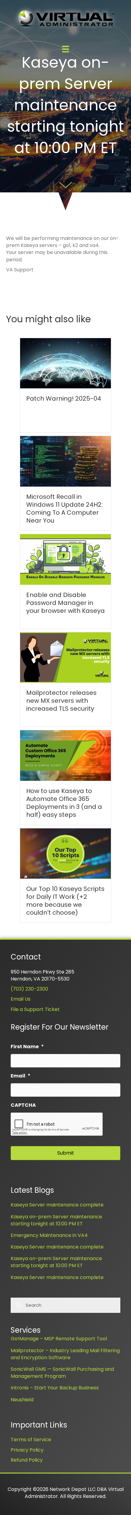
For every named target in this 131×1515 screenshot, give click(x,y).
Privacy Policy (27, 1449)
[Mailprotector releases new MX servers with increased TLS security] (65, 657)
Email (20, 1076)
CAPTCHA (23, 1105)
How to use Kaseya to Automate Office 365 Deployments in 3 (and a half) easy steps (64, 803)
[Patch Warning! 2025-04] (65, 362)
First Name (27, 1047)
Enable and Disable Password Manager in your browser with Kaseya (65, 603)
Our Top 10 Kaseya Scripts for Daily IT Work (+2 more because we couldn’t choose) (65, 900)
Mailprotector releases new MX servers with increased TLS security (61, 700)
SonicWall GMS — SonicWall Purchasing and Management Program (62, 1373)
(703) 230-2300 (29, 988)
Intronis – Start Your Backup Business (55, 1387)
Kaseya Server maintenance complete (57, 1204)
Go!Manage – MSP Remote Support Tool (59, 1338)
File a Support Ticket (35, 1009)
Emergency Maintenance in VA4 (49, 1235)
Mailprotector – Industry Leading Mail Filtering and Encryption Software (65, 1354)
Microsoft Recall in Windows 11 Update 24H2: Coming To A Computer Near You (64, 508)
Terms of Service (31, 1439)
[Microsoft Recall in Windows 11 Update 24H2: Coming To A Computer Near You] (65, 461)
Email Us (20, 998)
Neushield (22, 1399)
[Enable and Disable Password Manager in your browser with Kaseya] (65, 559)
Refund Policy (27, 1459)
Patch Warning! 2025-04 (63, 398)
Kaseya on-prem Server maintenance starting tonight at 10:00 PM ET (56, 1220)
